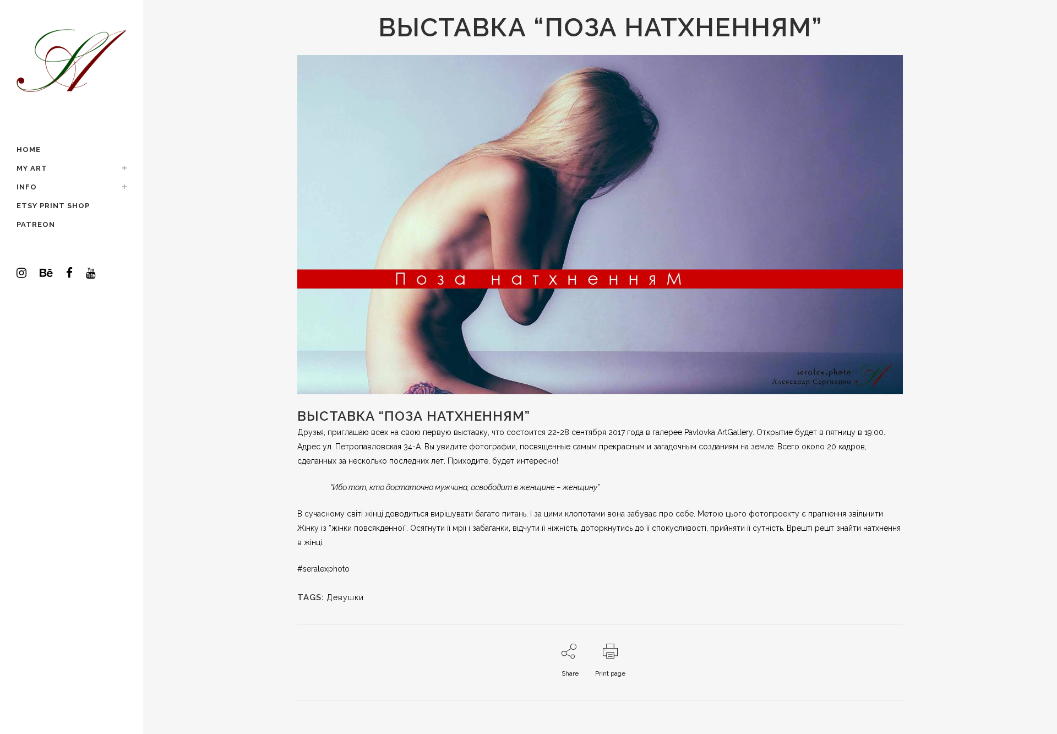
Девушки (345, 597)
